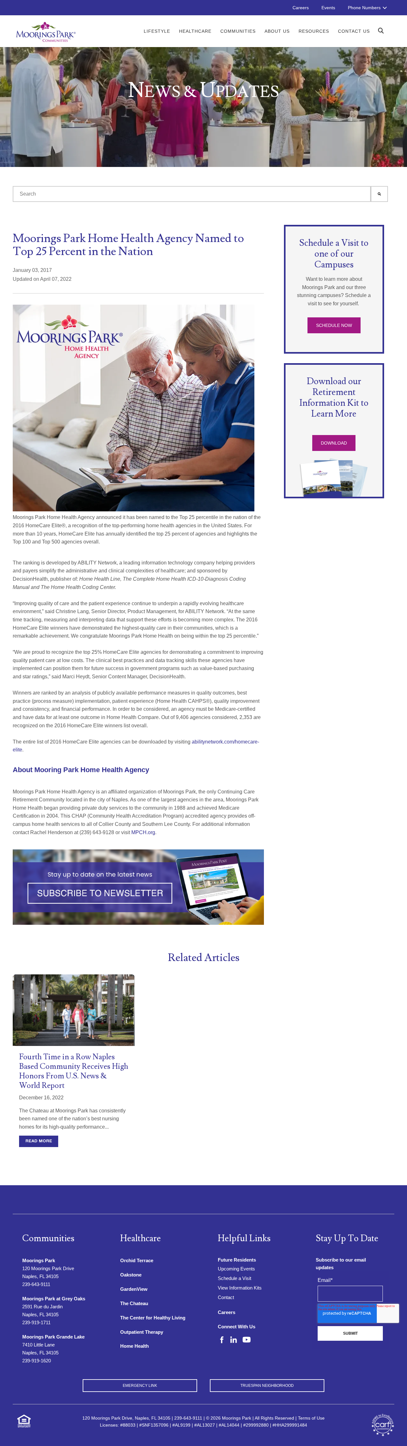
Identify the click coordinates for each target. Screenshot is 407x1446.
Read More (38, 1141)
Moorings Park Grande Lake (53, 1336)
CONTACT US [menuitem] (354, 31)
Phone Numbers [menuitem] (364, 7)
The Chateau (134, 1303)
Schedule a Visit (234, 1278)
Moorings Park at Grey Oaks (53, 1298)
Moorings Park (38, 1260)
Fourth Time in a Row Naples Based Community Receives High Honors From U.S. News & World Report (73, 1071)
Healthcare (140, 1238)
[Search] (379, 194)
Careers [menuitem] (301, 7)
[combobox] (192, 194)
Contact (226, 1297)
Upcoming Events (236, 1268)
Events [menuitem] (328, 7)
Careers (226, 1312)
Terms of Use (311, 1418)
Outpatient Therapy (141, 1332)
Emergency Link (140, 1385)
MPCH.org (143, 832)
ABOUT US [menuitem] (277, 31)
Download (334, 443)
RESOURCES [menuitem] (314, 31)
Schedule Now (334, 325)
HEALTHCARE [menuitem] (195, 31)
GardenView (134, 1289)
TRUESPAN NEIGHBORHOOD (267, 1385)
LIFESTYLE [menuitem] (157, 31)
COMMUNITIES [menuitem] (238, 31)
